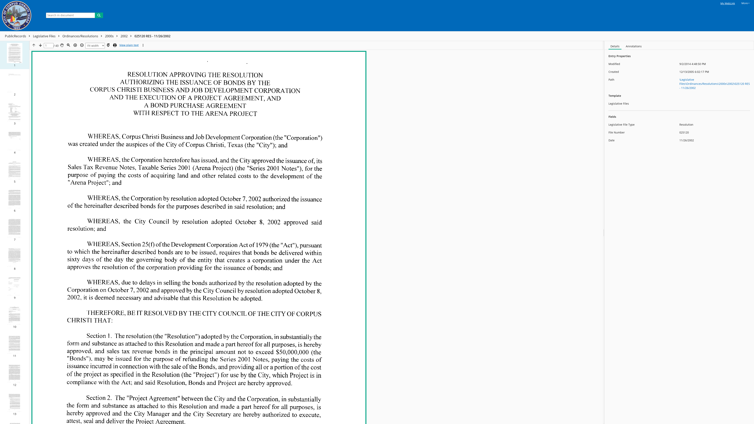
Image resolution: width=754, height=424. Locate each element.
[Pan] (62, 45)
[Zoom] (68, 45)
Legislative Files (44, 36)
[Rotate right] (108, 45)
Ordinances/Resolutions (80, 36)
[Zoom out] (82, 45)
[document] (679, 232)
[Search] (99, 15)
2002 (124, 36)
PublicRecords (16, 36)
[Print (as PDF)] (115, 45)
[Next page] (40, 45)
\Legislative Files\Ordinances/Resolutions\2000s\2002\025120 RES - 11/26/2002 (714, 84)
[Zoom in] (75, 45)
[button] (14, 55)
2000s (109, 36)
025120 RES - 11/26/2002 (152, 36)
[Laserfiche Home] (20, 15)
